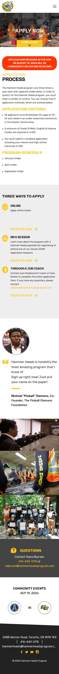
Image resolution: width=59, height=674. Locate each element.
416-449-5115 (28, 561)
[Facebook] (21, 652)
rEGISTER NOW (21, 229)
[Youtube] (32, 652)
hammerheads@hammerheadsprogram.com (29, 646)
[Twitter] (26, 652)
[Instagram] (37, 652)
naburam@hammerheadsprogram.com (31, 287)
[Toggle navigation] (53, 6)
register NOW (21, 260)
